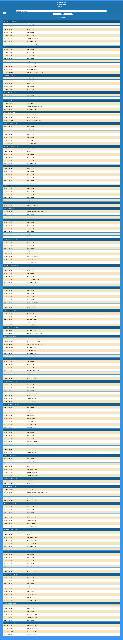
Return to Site (62, 2)
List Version (62, 6)
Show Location (62, 17)
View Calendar (62, 4)
